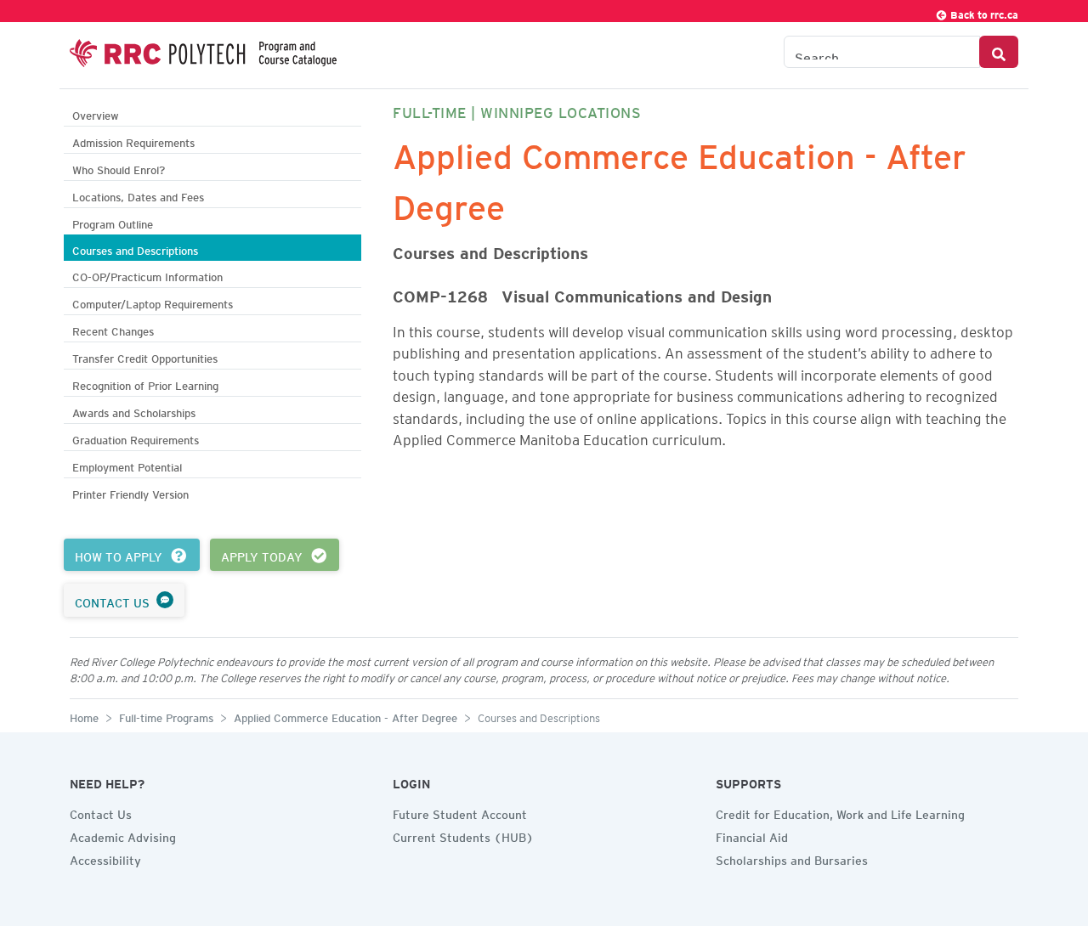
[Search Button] (998, 52)
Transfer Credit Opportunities (145, 356)
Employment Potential (127, 465)
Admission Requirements (133, 140)
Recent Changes (113, 329)
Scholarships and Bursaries (792, 858)
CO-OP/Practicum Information (147, 275)
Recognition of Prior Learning (145, 383)
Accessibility (105, 858)
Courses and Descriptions (135, 248)
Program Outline (112, 222)
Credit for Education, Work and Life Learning (840, 812)
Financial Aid (752, 835)
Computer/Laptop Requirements (152, 302)
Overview (95, 113)
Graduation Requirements (135, 438)
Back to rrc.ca (983, 12)
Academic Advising (123, 835)
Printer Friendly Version (130, 492)
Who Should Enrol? (118, 168)
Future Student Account (460, 812)
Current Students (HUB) (463, 835)
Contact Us (101, 812)
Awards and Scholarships (134, 411)
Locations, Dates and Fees (138, 195)
